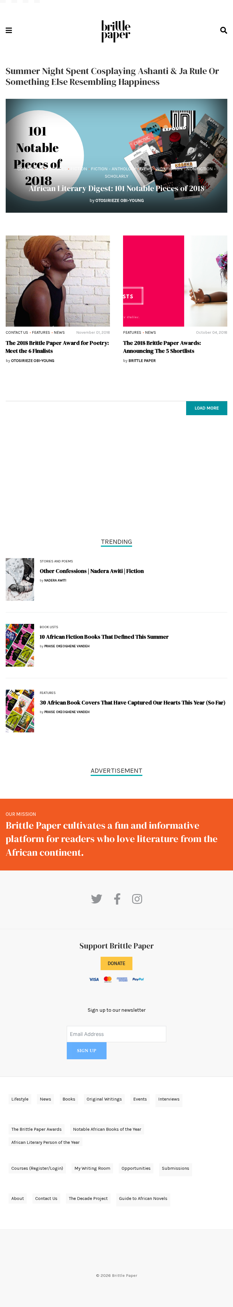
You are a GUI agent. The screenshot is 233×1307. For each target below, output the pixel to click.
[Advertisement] (116, 478)
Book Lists (49, 627)
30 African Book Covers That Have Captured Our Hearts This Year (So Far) (133, 702)
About (17, 1198)
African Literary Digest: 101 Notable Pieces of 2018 (116, 188)
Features (56, 168)
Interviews (169, 1099)
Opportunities (136, 1168)
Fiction (78, 168)
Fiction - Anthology (113, 168)
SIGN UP (86, 1050)
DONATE (116, 963)
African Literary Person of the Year (45, 1142)
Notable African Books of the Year (107, 1129)
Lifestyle (19, 1099)
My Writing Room (92, 1168)
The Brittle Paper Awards (36, 1129)
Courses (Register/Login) (37, 1168)
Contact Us (30, 168)
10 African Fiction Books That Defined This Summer (104, 637)
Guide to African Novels (143, 1198)
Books (69, 1099)
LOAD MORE (207, 408)
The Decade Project (88, 1198)
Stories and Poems (56, 561)
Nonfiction (169, 168)
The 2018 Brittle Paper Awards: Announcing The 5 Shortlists (162, 347)
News (146, 168)
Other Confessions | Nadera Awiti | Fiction (92, 571)
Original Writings (104, 1099)
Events (140, 1099)
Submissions (175, 1168)
